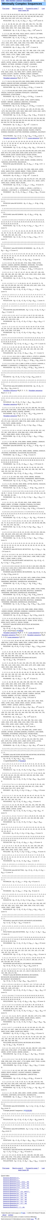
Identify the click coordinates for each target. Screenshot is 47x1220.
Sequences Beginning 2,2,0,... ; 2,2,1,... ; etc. (16, 1181)
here (32, 1219)
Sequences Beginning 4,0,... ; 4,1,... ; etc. (15, 1201)
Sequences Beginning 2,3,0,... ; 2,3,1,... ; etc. (16, 1185)
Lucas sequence (33, 138)
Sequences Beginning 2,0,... (11, 1177)
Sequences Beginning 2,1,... (11, 1179)
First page (5, 8)
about (4, 1215)
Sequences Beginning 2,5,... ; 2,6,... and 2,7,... (16, 1191)
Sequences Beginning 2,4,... (11, 1189)
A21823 (22, 761)
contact (10, 1215)
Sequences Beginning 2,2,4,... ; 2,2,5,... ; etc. (16, 1183)
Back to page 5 (17, 8)
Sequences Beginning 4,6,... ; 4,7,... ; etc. (15, 1203)
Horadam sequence (10, 78)
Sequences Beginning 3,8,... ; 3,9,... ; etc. (15, 1199)
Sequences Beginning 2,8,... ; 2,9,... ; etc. (15, 1193)
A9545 (20, 631)
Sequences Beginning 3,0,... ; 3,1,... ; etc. (15, 1195)
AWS (23, 1213)
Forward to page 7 (32, 8)
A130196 (28, 1110)
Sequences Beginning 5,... (11, 1205)
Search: (29, 1)
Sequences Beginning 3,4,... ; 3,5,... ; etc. (15, 1197)
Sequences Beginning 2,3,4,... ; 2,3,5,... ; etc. (16, 1187)
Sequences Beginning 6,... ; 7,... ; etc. (14, 1207)
